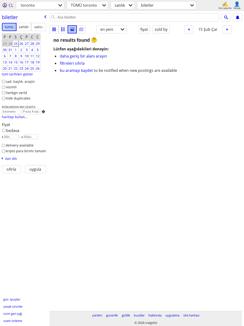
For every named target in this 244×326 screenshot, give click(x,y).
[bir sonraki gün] (227, 29)
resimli (11, 87)
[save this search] (237, 17)
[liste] (54, 29)
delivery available (20, 145)
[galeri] (72, 29)
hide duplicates (18, 98)
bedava (12, 130)
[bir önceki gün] (188, 29)
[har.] (81, 29)
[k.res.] (63, 29)
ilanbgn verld (16, 92)
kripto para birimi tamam (26, 151)
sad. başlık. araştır (20, 81)
